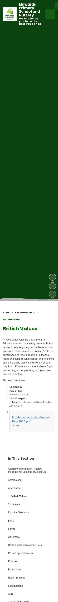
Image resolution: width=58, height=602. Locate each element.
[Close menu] (50, 14)
